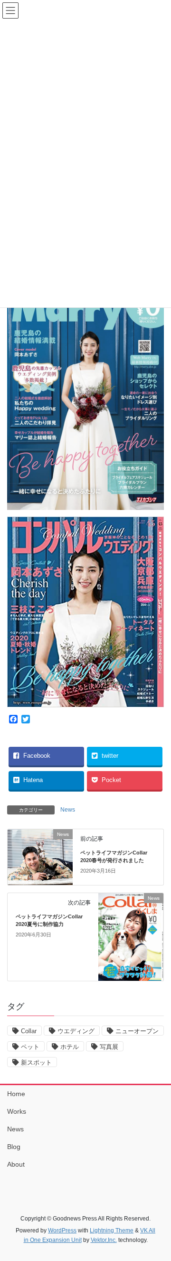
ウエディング (76, 1031)
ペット (30, 1046)
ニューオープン (137, 1031)
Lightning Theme (111, 1230)
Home (16, 1094)
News (67, 809)
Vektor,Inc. (104, 1240)
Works (16, 1111)
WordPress (62, 1230)
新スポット (36, 1062)
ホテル (69, 1046)
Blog (13, 1146)
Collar (29, 1031)
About (16, 1164)
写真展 (109, 1046)
